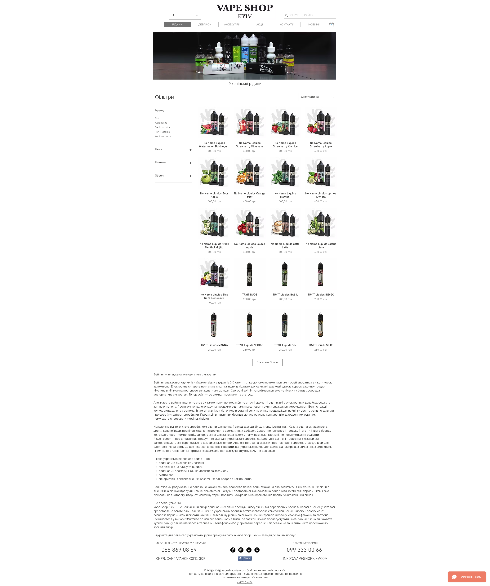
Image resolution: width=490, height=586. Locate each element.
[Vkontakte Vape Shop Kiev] (249, 550)
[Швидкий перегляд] (214, 122)
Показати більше (267, 362)
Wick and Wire (163, 136)
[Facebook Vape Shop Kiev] (232, 550)
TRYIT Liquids (162, 132)
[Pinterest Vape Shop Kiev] (257, 550)
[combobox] (318, 97)
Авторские (161, 123)
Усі (156, 118)
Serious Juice (162, 127)
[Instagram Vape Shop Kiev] (240, 550)
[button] (331, 24)
